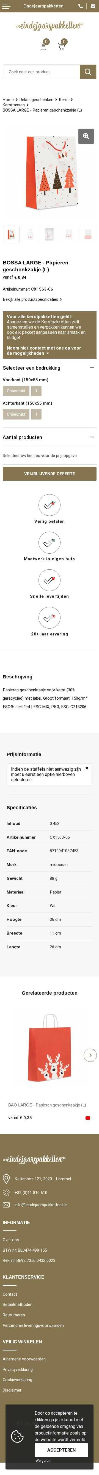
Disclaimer (12, 1390)
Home (8, 99)
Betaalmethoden (17, 1304)
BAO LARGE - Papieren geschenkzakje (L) (47, 1105)
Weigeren (43, 1461)
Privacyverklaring (18, 1369)
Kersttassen (14, 104)
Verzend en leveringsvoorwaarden (33, 1325)
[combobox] (41, 72)
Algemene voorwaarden (24, 1359)
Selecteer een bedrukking (31, 368)
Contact (10, 1294)
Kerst (64, 99)
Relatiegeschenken (36, 99)
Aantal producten (22, 437)
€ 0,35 (20, 1117)
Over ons (11, 1239)
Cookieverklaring (17, 1379)
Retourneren (14, 1314)
